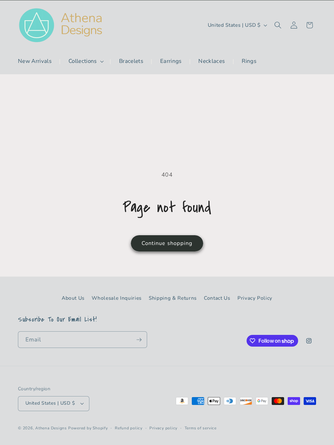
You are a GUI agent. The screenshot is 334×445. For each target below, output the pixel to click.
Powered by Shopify (88, 428)
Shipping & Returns (173, 297)
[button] (85, 61)
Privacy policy (163, 428)
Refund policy (129, 428)
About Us (73, 297)
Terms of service (201, 428)
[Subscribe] (139, 339)
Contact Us (217, 297)
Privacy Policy (254, 297)
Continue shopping (167, 243)
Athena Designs (51, 428)
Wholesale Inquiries (117, 297)
